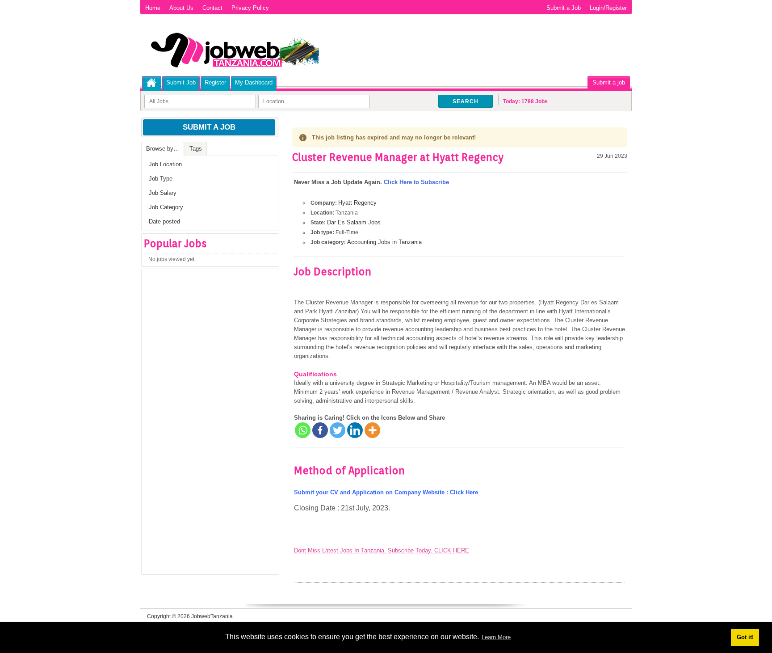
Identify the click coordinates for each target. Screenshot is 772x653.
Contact (212, 7)
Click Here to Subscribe (416, 182)
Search (465, 101)
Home (152, 7)
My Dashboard (254, 82)
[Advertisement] (209, 425)
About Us (181, 7)
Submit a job (608, 82)
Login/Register (608, 7)
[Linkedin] (355, 430)
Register (215, 82)
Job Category (166, 207)
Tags (195, 148)
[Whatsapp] (302, 430)
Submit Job (181, 82)
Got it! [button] (745, 637)
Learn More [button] (496, 637)
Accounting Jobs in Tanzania (384, 242)
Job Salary (162, 193)
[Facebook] (320, 430)
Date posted (164, 221)
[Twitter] (337, 430)
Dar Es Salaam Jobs (354, 222)
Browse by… (162, 148)
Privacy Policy (250, 7)
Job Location (165, 164)
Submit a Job (563, 7)
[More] (372, 430)
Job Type (160, 178)
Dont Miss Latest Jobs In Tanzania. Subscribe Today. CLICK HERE (381, 550)
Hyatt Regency (357, 202)
